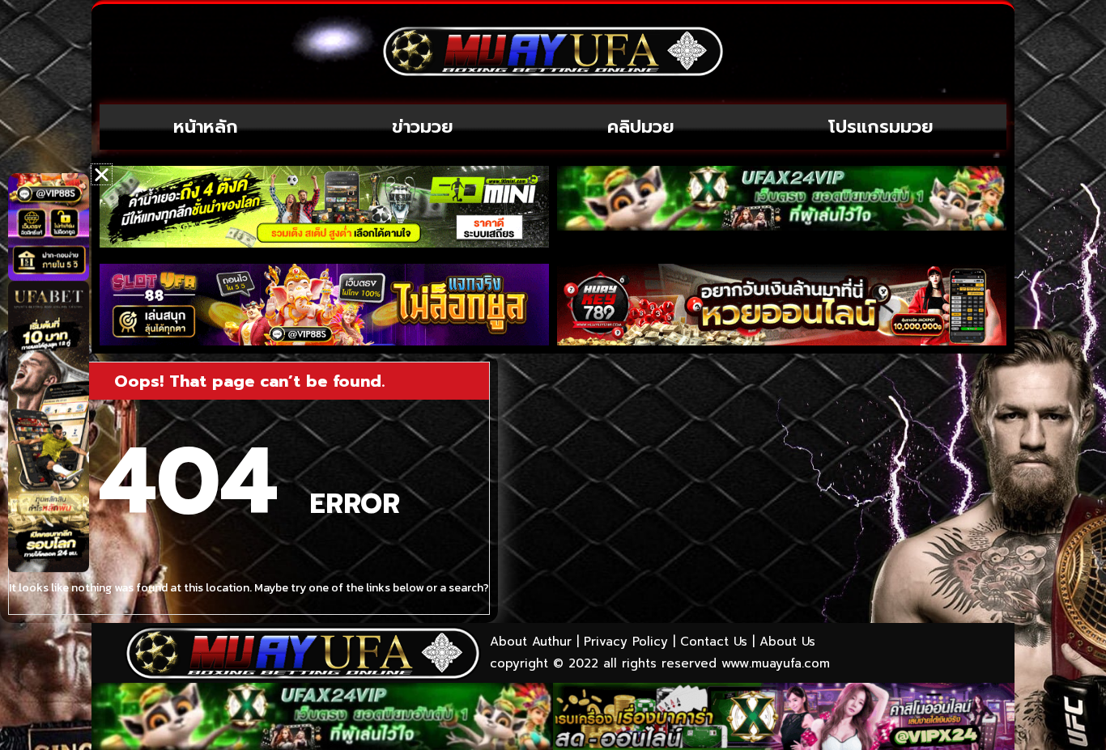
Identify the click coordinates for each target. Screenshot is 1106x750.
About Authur (531, 641)
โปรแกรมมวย (881, 126)
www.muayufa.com (775, 663)
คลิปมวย (640, 126)
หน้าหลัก (205, 126)
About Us (787, 641)
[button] (101, 174)
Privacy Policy (626, 641)
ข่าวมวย (422, 126)
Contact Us (713, 641)
